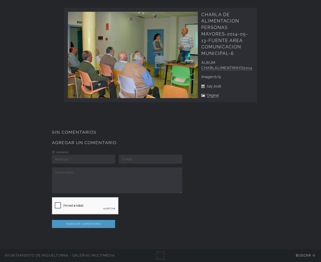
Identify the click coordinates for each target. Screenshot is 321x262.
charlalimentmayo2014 (226, 68)
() (62, 152)
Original (213, 95)
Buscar (303, 255)
